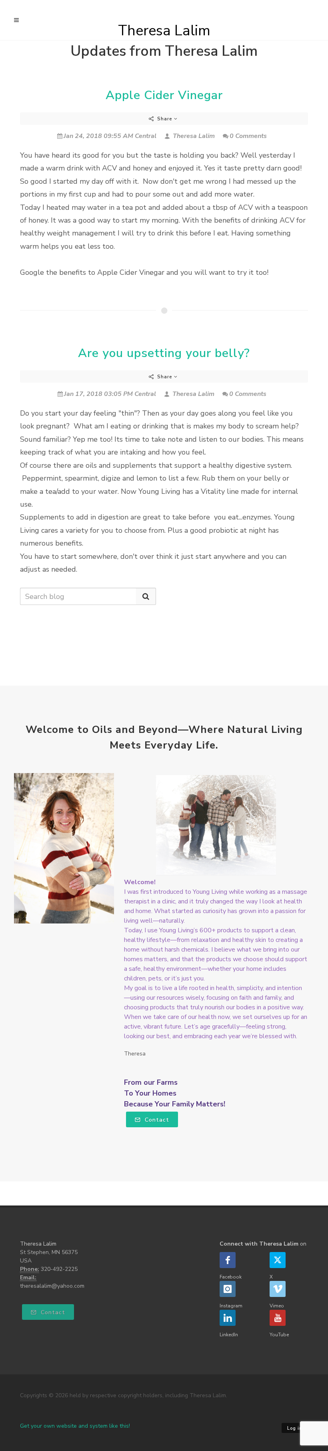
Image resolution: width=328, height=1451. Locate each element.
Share (165, 119)
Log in (294, 1428)
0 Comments (248, 136)
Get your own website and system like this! (75, 1426)
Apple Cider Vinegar (164, 95)
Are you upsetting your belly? (164, 353)
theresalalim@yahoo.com (52, 1286)
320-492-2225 (59, 1269)
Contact (156, 1120)
